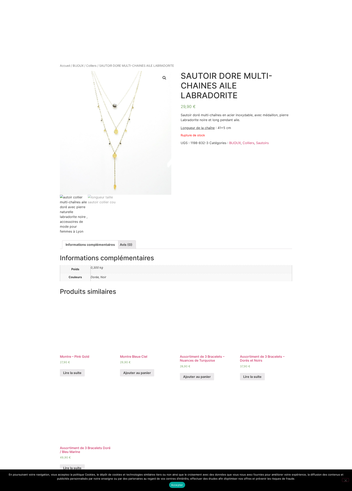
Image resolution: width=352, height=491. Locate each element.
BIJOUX (78, 66)
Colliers (91, 66)
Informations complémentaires (90, 245)
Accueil (65, 66)
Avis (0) (126, 245)
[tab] (90, 244)
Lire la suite (72, 373)
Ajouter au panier (137, 373)
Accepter (177, 485)
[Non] (345, 480)
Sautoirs (262, 143)
